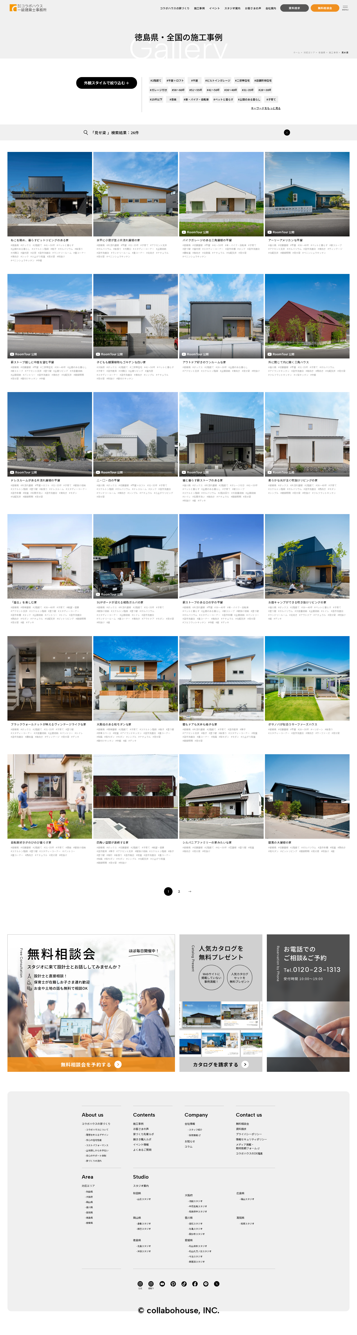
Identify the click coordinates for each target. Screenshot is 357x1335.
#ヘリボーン (317, 729)
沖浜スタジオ (144, 1251)
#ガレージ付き (237, 485)
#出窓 (33, 252)
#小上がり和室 (37, 256)
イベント (214, 8)
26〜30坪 (264, 90)
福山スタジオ (247, 1199)
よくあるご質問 (142, 1150)
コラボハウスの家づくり (175, 8)
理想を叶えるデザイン (97, 1134)
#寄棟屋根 (26, 607)
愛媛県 (89, 1222)
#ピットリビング (65, 618)
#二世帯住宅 (46, 367)
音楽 (173, 99)
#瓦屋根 (233, 847)
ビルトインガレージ (217, 80)
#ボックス (26, 245)
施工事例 (199, 8)
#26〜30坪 (221, 367)
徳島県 (322, 52)
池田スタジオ (195, 1201)
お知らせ (190, 1141)
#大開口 (15, 252)
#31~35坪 (133, 245)
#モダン (73, 492)
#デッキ (202, 500)
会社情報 (190, 1124)
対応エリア (309, 52)
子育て (271, 99)
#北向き (150, 252)
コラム (188, 1146)
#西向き (320, 370)
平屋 (194, 80)
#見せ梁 (51, 256)
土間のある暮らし (249, 99)
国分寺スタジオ (197, 1233)
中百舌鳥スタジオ (198, 1206)
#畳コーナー (79, 252)
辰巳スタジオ (144, 1228)
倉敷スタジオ (144, 1223)
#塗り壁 (187, 248)
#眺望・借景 (73, 607)
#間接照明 (285, 252)
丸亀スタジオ (195, 1228)
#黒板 (68, 847)
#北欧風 (206, 252)
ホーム (296, 52)
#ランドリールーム (62, 252)
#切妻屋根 (197, 245)
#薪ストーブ (335, 245)
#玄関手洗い (36, 492)
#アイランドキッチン (279, 370)
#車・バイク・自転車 (235, 245)
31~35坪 (248, 90)
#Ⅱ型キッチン (301, 374)
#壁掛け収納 (79, 485)
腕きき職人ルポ (142, 1139)
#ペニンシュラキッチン (22, 260)
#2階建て (37, 245)
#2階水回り (223, 492)
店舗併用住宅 (263, 80)
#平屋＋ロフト (42, 485)
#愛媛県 (101, 245)
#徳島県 (15, 245)
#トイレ (187, 496)
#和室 (26, 492)
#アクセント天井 (158, 245)
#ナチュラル (162, 252)
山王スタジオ (144, 1199)
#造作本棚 (230, 248)
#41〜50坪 (49, 245)
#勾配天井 (231, 252)
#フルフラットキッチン (280, 374)
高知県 (89, 1212)
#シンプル (149, 374)
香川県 (89, 1207)
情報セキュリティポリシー (251, 1139)
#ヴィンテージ (335, 248)
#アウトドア (148, 618)
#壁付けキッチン (29, 378)
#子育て (144, 245)
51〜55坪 (195, 90)
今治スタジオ (195, 1256)
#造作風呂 (129, 855)
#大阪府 (101, 367)
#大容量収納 (76, 370)
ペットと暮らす (223, 99)
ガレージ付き (158, 90)
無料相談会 (242, 1124)
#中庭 (39, 260)
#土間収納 (161, 248)
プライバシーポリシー (249, 1134)
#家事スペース (104, 733)
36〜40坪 (230, 90)
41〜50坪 (213, 90)
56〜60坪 (178, 90)
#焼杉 (109, 855)
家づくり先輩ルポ (143, 1134)
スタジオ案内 (232, 8)
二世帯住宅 (242, 80)
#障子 (243, 729)
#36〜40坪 (303, 245)
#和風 (99, 736)
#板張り (79, 248)
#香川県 (272, 245)
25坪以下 (156, 99)
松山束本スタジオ (198, 1246)
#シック (25, 256)
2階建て (155, 80)
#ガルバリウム (65, 248)
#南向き (196, 252)
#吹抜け (61, 256)
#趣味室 (187, 252)
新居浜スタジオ (197, 1261)
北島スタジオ (144, 1246)
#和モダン (109, 736)
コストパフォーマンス (97, 1145)
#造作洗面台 (44, 252)
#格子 (53, 248)
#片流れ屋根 (113, 245)
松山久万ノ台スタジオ (200, 1251)
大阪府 (89, 1196)
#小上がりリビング (163, 492)
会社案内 (271, 8)
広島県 (240, 1193)
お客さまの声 (253, 8)
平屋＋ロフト (175, 80)
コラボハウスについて (97, 1129)
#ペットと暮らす (65, 245)
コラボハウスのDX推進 (249, 1153)
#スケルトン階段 (40, 248)
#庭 (194, 500)
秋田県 (89, 1191)
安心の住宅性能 (94, 1139)
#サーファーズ (323, 733)
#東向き (15, 256)
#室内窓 (25, 252)
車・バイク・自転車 (196, 99)
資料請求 (241, 1129)
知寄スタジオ (247, 1223)
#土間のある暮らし (20, 248)
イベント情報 (141, 1144)
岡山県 (89, 1202)
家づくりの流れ (94, 1160)
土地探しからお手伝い (97, 1150)
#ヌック (241, 248)
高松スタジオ (195, 1223)
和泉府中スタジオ (198, 1211)
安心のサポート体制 (96, 1155)
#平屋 (124, 245)
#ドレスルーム (56, 489)
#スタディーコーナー (143, 248)
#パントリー (29, 374)
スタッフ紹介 (195, 1129)
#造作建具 (112, 370)
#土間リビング (60, 370)
